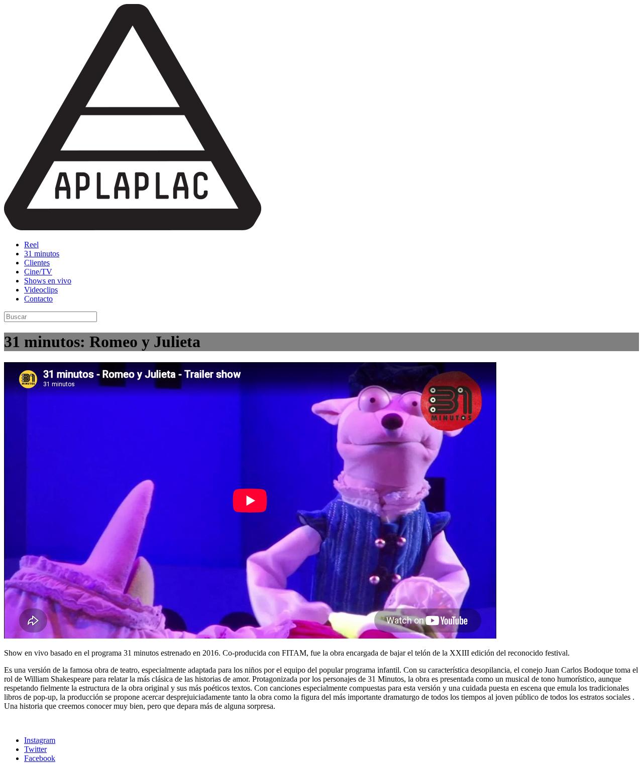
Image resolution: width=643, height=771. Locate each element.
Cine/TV (38, 271)
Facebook (39, 758)
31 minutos (41, 253)
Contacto (38, 298)
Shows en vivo (47, 280)
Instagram (39, 740)
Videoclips (41, 289)
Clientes (37, 262)
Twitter (35, 749)
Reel (31, 244)
